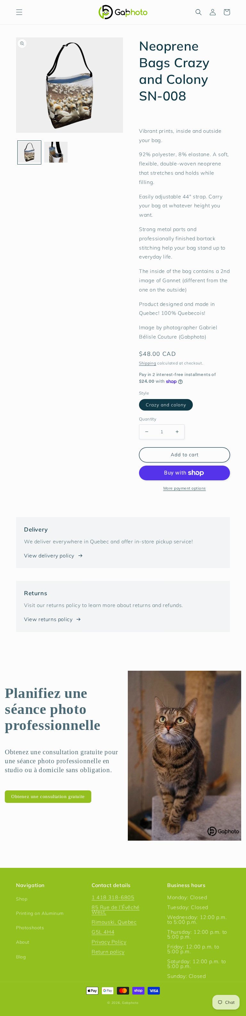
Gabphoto (130, 1003)
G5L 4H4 (103, 932)
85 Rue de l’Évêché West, (116, 909)
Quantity (147, 418)
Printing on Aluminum (40, 913)
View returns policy (48, 619)
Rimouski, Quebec (114, 922)
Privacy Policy (109, 942)
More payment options (184, 488)
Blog (21, 957)
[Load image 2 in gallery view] (56, 152)
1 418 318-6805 (113, 897)
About (22, 942)
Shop (21, 899)
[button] (19, 12)
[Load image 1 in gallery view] (29, 152)
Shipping (147, 363)
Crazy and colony (166, 405)
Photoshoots (30, 928)
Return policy (108, 951)
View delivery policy (49, 555)
